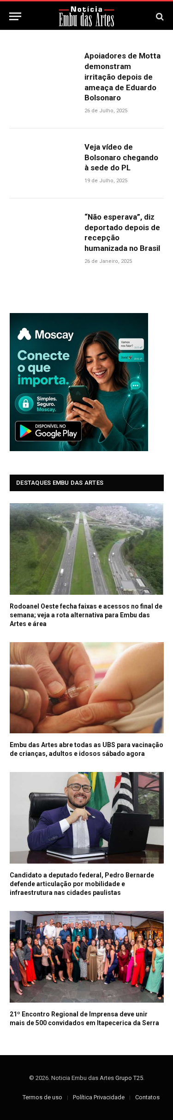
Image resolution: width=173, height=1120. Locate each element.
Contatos (147, 1097)
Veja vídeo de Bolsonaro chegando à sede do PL (121, 157)
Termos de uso (42, 1097)
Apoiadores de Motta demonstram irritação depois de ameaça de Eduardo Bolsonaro (122, 76)
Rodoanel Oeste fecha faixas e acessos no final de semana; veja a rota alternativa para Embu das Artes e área (86, 615)
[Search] (159, 16)
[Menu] (15, 16)
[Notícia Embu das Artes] (86, 16)
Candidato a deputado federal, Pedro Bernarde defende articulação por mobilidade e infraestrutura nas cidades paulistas (82, 883)
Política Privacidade (99, 1097)
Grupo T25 (129, 1077)
